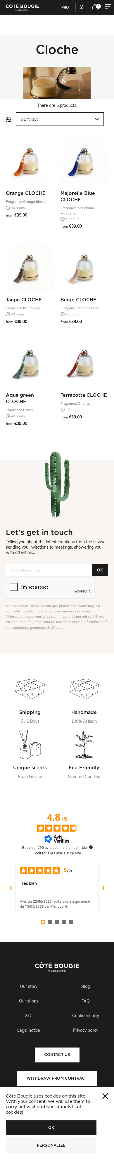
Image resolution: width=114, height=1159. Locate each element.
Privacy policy (85, 1030)
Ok (51, 1127)
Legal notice (28, 1030)
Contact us (57, 1054)
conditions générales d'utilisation (38, 627)
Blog (85, 986)
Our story (28, 986)
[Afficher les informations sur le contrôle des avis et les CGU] (91, 847)
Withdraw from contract (57, 1078)
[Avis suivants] (103, 888)
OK (100, 570)
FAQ (86, 1001)
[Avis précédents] (10, 888)
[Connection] (81, 7)
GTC (28, 1015)
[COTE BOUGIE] (22, 7)
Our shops (28, 1001)
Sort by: (29, 119)
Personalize (51, 1145)
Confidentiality (85, 1015)
